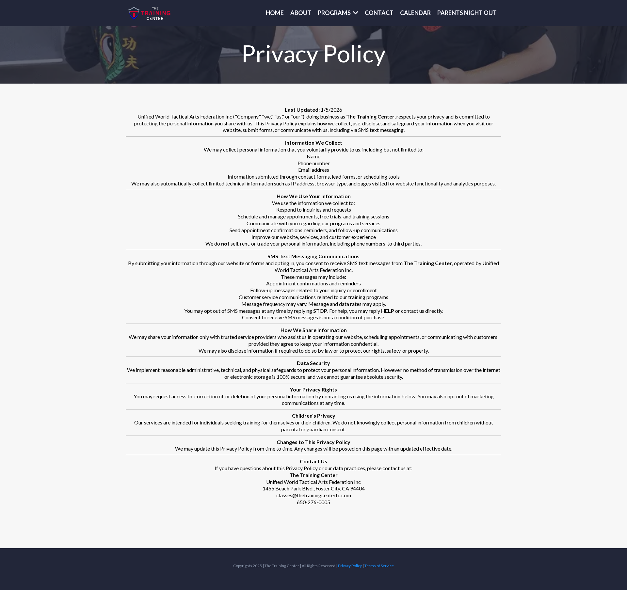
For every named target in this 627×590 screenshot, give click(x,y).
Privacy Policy (350, 565)
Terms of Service (379, 565)
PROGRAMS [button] (335, 12)
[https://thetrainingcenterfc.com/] (149, 13)
